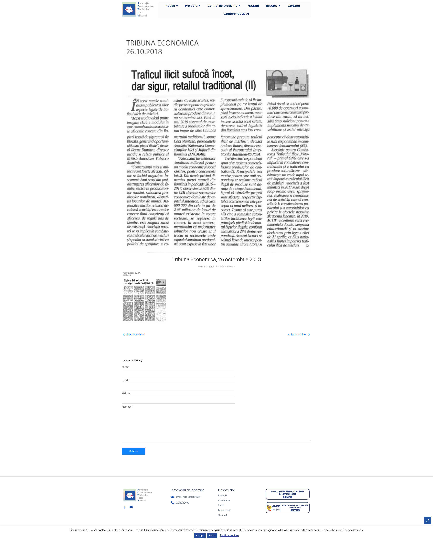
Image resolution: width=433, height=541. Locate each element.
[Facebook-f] (124, 507)
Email (125, 380)
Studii (221, 505)
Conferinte (224, 500)
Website (126, 393)
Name (125, 367)
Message (127, 407)
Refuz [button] (212, 535)
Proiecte (222, 495)
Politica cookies (229, 535)
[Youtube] (131, 507)
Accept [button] (199, 535)
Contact (222, 515)
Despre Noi (224, 510)
